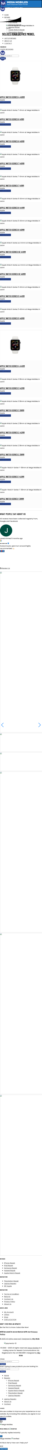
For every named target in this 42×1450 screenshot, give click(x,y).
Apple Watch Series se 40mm (13, 274)
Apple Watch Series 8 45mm (12, 141)
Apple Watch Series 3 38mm (12, 410)
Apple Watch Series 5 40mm (12, 318)
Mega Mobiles (33, 1348)
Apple (2, 100)
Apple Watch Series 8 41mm (12, 119)
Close (2, 1359)
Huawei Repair (13, 1388)
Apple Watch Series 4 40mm (12, 97)
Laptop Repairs (14, 1395)
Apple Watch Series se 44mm (13, 252)
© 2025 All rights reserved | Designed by (16, 1339)
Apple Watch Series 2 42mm (12, 432)
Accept (3, 1419)
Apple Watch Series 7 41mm (12, 185)
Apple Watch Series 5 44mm (12, 296)
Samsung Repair (14, 1385)
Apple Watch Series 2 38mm (12, 454)
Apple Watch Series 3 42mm (12, 388)
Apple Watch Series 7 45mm (12, 163)
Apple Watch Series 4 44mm (12, 366)
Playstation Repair (15, 1393)
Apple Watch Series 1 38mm (12, 498)
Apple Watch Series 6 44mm (12, 207)
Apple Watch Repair (16, 30)
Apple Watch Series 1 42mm (12, 476)
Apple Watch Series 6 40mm (12, 229)
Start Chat (4, 1449)
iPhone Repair (13, 1380)
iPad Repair (12, 1383)
